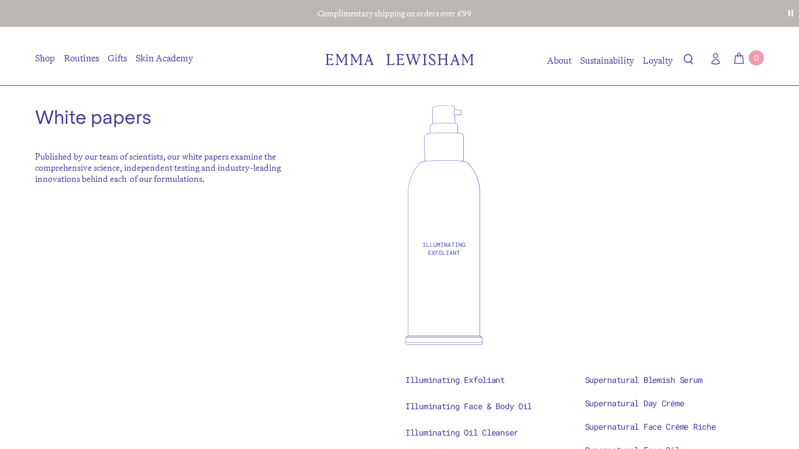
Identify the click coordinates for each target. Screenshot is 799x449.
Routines (81, 58)
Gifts (117, 58)
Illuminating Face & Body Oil (468, 406)
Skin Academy (164, 58)
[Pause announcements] (790, 13)
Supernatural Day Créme (634, 403)
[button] (689, 61)
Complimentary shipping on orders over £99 (394, 13)
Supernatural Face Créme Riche (650, 426)
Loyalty (658, 60)
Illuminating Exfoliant (455, 379)
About (559, 60)
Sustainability (607, 60)
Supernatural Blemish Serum (643, 379)
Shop (45, 58)
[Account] (713, 59)
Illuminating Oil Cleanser (461, 432)
